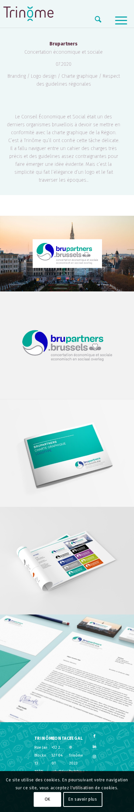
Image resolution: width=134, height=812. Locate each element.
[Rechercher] (94, 20)
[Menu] (117, 20)
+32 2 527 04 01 (57, 755)
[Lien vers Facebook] (94, 736)
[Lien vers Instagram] (94, 757)
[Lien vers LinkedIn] (94, 746)
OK (48, 799)
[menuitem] (94, 20)
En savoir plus (82, 799)
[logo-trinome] (28, 14)
